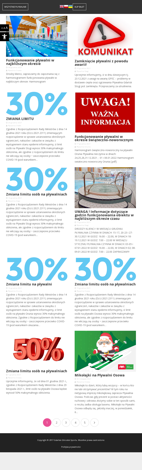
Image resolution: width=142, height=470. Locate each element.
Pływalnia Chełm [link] (14, 125)
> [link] (94, 422)
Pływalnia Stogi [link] (83, 71)
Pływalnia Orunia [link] (84, 147)
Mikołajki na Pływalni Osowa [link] (100, 375)
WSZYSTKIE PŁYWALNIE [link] (15, 6)
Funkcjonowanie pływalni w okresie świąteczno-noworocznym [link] (104, 138)
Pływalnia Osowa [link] (14, 70)
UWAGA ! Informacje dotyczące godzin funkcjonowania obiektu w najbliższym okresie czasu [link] (104, 215)
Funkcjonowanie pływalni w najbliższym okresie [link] (30, 62)
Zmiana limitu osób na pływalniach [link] (36, 194)
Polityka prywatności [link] (71, 447)
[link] (4, 36)
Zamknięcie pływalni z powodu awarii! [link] (101, 63)
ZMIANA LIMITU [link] (20, 118)
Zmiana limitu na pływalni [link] (29, 284)
